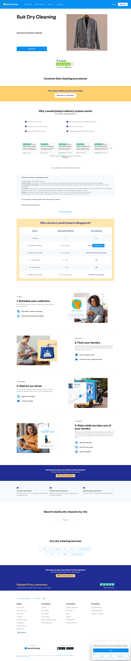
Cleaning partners (71, 622)
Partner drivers (70, 619)
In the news (69, 610)
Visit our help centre (65, 211)
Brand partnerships (96, 610)
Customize (120, 656)
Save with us (20, 629)
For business (59, 4)
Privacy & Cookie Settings (23, 656)
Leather (65, 554)
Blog (67, 613)
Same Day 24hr (78, 554)
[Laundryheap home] (10, 4)
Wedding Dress (85, 549)
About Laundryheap (72, 607)
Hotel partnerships (96, 607)
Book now (123, 4)
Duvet (71, 549)
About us (50, 4)
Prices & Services (40, 4)
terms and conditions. (68, 655)
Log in (114, 4)
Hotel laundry (45, 616)
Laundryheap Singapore (23, 598)
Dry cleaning (36, 598)
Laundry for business (97, 613)
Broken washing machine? (49, 619)
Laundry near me (21, 626)
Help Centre (20, 613)
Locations (19, 616)
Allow (110, 650)
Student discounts (47, 622)
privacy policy (58, 655)
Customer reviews (22, 619)
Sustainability (20, 622)
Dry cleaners (45, 613)
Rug (45, 549)
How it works (28, 4)
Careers (68, 616)
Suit (51, 554)
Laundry (44, 607)
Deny (101, 656)
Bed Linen (58, 549)
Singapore (65, 520)
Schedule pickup (98, 245)
